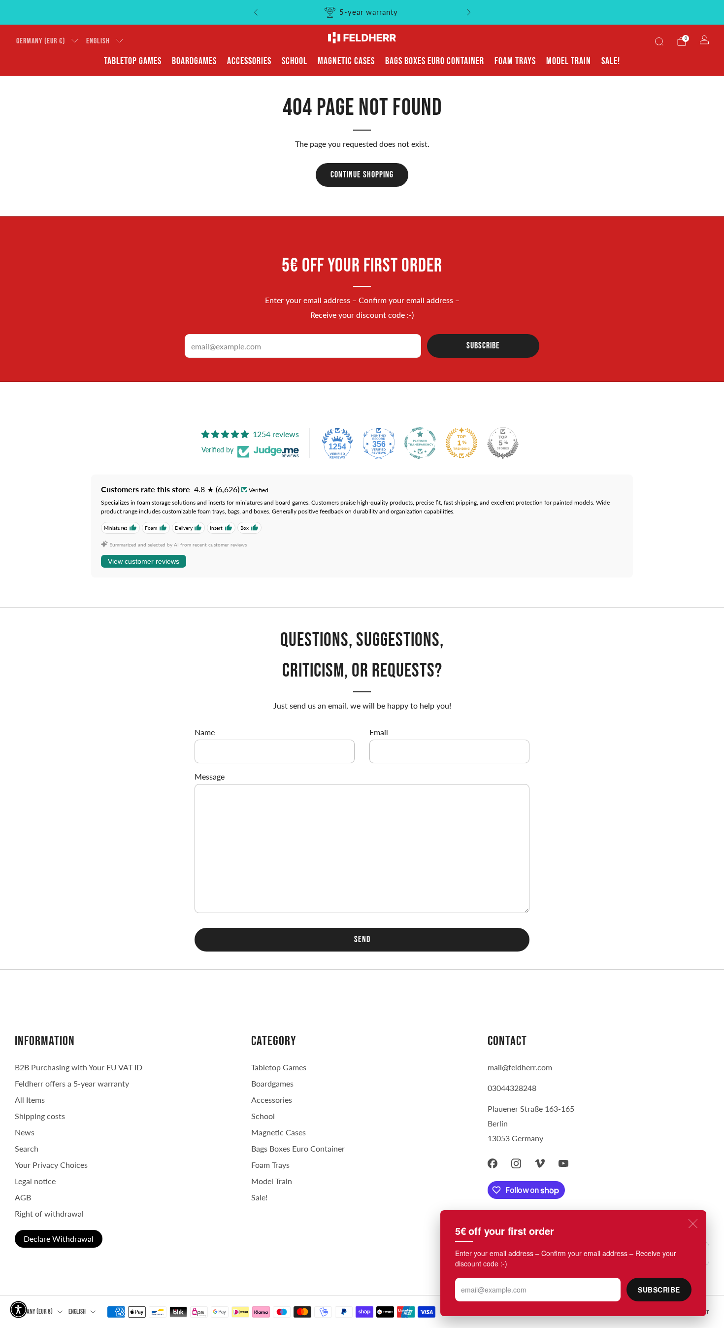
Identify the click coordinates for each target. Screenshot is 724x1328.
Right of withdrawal (49, 1213)
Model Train (568, 61)
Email (378, 732)
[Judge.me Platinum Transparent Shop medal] (420, 443)
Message (210, 776)
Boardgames (194, 61)
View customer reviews (143, 561)
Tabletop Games (133, 61)
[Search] (659, 41)
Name (205, 732)
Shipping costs (40, 1116)
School (294, 61)
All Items (30, 1099)
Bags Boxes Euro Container (298, 1148)
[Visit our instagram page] (516, 1163)
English (98, 41)
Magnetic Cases (346, 61)
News (24, 1132)
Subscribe (659, 1289)
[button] (18, 1309)
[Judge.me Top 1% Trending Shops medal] (461, 443)
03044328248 (512, 1087)
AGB (23, 1197)
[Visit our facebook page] (492, 1163)
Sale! (610, 61)
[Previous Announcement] (255, 12)
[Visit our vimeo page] (540, 1163)
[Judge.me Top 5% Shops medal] (503, 443)
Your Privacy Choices (51, 1164)
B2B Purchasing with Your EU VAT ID (78, 1067)
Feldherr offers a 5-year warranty (72, 1083)
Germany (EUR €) (40, 41)
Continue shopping (362, 175)
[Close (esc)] (693, 1223)
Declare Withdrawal (59, 1238)
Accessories (249, 61)
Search (26, 1148)
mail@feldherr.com (520, 1067)
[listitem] (362, 12)
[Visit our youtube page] (563, 1163)
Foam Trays (515, 61)
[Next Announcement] (468, 12)
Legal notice (35, 1181)
